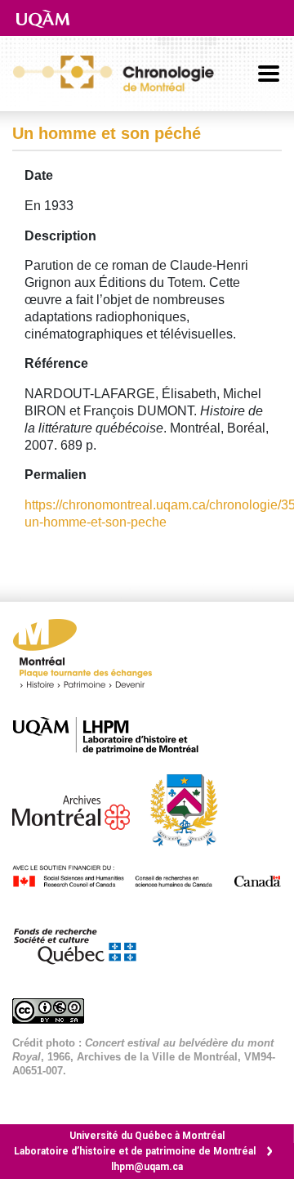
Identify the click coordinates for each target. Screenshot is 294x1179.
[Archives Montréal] (79, 809)
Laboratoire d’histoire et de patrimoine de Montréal (135, 1151)
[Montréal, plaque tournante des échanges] (90, 658)
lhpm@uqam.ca (147, 1166)
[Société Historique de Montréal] (191, 809)
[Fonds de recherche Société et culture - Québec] (82, 943)
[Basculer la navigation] (268, 73)
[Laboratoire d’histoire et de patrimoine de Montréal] (114, 735)
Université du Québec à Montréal (147, 1135)
